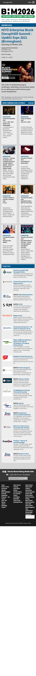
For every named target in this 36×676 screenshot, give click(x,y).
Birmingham (14, 19)
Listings (8, 19)
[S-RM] (7, 305)
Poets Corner (17, 500)
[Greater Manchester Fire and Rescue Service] (7, 282)
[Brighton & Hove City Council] (7, 358)
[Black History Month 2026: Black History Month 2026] (18, 13)
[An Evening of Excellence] (27, 150)
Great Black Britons (16, 489)
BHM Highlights (5, 492)
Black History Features (17, 486)
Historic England (24, 368)
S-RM (20, 304)
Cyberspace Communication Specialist (22, 414)
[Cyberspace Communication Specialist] (7, 414)
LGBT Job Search (4, 501)
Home (3, 19)
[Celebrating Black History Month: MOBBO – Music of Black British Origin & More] (9, 150)
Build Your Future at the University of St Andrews (21, 427)
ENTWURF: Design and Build (24, 523)
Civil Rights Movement (16, 498)
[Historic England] (7, 370)
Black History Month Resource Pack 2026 (29, 502)
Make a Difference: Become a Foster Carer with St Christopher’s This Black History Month (22, 342)
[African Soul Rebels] (9, 229)
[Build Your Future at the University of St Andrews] (7, 427)
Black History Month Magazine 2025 (30, 507)
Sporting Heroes (17, 502)
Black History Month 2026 (29, 486)
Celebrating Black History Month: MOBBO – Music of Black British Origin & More (9, 165)
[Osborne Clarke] (7, 380)
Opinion (3, 490)
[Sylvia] (9, 189)
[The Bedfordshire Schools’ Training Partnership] (7, 392)
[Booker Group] (7, 315)
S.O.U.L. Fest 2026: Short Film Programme (8, 123)
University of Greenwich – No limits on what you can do (22, 328)
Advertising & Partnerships (29, 511)
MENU (29, 2)
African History (17, 492)
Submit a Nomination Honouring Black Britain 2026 (30, 491)
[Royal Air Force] (7, 454)
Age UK (21, 403)
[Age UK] (7, 406)
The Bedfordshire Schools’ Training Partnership (21, 391)
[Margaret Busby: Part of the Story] (27, 189)
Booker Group (17, 316)
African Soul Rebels (7, 241)
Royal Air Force (24, 454)
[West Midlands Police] (7, 296)
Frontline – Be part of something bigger (20, 441)
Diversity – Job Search (5, 498)
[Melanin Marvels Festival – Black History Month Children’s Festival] (27, 229)
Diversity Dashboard (4, 494)
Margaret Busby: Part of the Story (26, 202)
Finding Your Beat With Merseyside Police (20, 271)
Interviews (4, 488)
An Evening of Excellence (25, 162)
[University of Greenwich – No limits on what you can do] (7, 328)
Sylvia (5, 203)
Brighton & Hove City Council (22, 356)
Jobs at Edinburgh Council (4, 505)
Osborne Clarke (24, 379)
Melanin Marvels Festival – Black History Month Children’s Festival (26, 244)
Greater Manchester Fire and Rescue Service (22, 282)
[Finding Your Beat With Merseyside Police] (7, 271)
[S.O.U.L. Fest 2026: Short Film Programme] (9, 110)
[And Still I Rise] (27, 110)
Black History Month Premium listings (29, 497)
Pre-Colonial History (16, 494)
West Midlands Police (26, 295)
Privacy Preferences (30, 516)
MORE (30, 103)
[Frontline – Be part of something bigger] (7, 441)
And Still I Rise (25, 122)
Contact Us (28, 514)
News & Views (5, 487)
